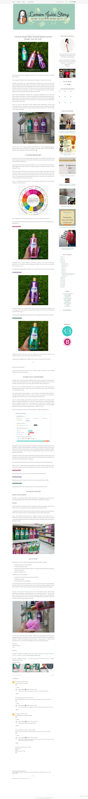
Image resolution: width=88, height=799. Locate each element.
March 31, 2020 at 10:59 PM (32, 721)
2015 (61, 283)
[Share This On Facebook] (50, 675)
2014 (61, 284)
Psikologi (66, 294)
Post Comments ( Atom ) (23, 778)
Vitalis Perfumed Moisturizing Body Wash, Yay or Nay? (68, 274)
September (64, 265)
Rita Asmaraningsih (19, 697)
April (63, 270)
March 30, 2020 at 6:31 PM (32, 689)
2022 (61, 259)
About (23, 1)
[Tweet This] (52, 675)
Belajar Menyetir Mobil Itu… (67, 206)
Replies (17, 687)
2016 (61, 281)
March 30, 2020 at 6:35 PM (28, 697)
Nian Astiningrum (21, 689)
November (64, 263)
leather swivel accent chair (20, 751)
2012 (61, 287)
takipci (16, 749)
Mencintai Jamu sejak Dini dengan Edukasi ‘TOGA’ (67, 154)
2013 (61, 285)
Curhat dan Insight (66, 293)
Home (13, 1)
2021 (61, 261)
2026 (61, 257)
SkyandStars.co (48, 798)
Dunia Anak (66, 296)
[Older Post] (53, 776)
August (63, 266)
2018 (61, 279)
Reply (16, 684)
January (63, 276)
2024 (61, 258)
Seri (16, 713)
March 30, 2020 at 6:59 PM (32, 705)
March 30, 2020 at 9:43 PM (22, 713)
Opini (66, 297)
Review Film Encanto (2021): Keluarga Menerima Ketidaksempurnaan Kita (67, 185)
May (63, 269)
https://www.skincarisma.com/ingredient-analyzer (38, 658)
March (63, 272)
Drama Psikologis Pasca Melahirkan (67, 227)
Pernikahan (66, 306)
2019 (61, 277)
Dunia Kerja (66, 302)
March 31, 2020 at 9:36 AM (30, 729)
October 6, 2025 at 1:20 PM (25, 747)
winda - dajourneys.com (19, 729)
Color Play (66, 299)
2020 (61, 262)
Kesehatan (66, 300)
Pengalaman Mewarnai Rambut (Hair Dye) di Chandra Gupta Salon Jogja (67, 132)
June (63, 268)
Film (67, 305)
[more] (72, 57)
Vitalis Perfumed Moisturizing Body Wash (26, 591)
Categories (31, 1)
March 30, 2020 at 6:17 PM (23, 681)
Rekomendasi (18, 675)
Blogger (52, 797)
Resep (66, 301)
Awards (19, 1)
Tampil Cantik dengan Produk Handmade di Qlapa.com (67, 249)
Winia (16, 681)
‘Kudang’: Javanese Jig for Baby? (67, 175)
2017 (61, 280)
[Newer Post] (13, 776)
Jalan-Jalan (66, 304)
